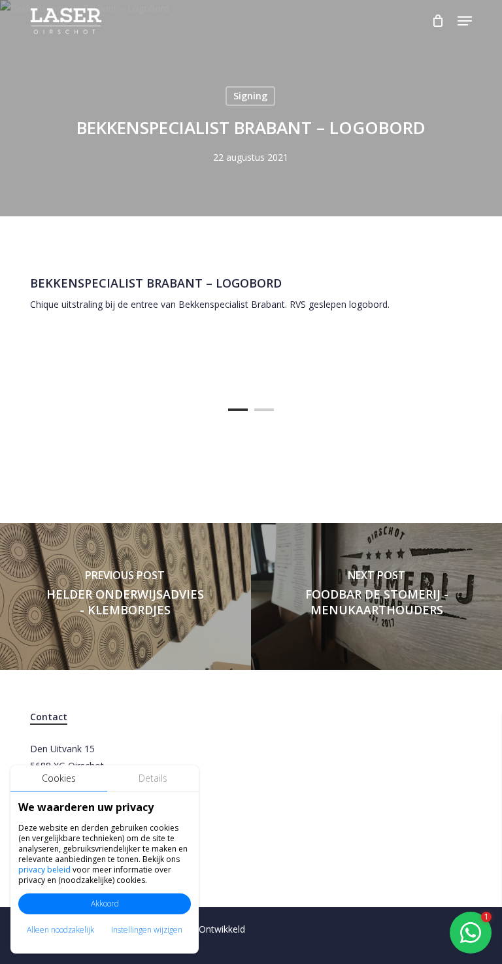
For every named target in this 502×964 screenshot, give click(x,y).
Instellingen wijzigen (146, 929)
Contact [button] (48, 716)
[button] (465, 20)
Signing (250, 96)
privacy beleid (44, 869)
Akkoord (105, 903)
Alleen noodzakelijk (60, 929)
